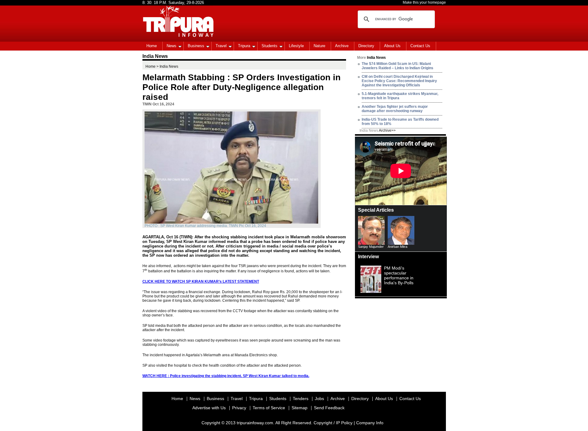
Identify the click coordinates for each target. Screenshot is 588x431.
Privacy (239, 407)
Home (151, 45)
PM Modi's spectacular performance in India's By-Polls (398, 275)
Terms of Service (269, 407)
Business (196, 45)
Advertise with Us (209, 407)
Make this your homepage (424, 2)
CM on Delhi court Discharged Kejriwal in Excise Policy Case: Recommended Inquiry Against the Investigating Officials (399, 80)
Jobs (319, 398)
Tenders (300, 398)
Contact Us (420, 45)
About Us (392, 45)
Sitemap (299, 407)
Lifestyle (296, 45)
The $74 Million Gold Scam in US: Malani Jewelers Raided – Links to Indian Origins (397, 66)
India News (378, 130)
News (171, 45)
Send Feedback (329, 407)
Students (269, 45)
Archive (342, 45)
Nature (319, 45)
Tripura (244, 45)
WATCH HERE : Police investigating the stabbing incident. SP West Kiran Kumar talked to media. (225, 376)
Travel (221, 45)
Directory (366, 45)
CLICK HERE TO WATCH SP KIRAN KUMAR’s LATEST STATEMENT (200, 281)
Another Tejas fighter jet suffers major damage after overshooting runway (395, 108)
